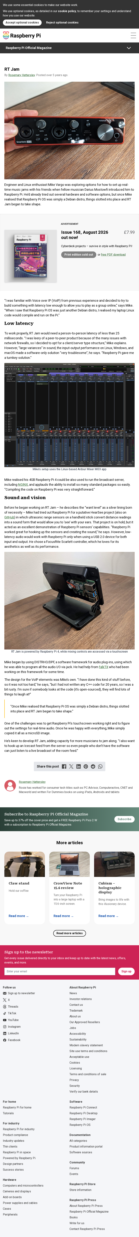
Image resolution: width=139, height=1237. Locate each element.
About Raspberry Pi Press (86, 1206)
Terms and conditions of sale (88, 1074)
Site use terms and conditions (88, 1051)
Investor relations (81, 999)
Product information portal (86, 1146)
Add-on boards (12, 1197)
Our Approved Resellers (85, 1022)
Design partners (13, 1164)
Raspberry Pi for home (17, 1107)
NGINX (23, 484)
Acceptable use (79, 1057)
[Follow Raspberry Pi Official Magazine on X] (71, 766)
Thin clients (10, 1146)
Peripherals (10, 1214)
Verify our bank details (84, 1091)
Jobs (73, 1028)
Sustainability (78, 1039)
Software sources (81, 1152)
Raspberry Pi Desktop (84, 1113)
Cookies (75, 1062)
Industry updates (13, 1140)
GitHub (9, 517)
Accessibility (78, 1033)
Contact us (76, 1005)
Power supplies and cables (20, 1203)
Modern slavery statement (86, 1045)
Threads (13, 1006)
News (73, 993)
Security (75, 1086)
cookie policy (67, 11)
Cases (7, 1208)
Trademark (76, 1010)
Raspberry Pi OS (80, 1125)
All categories (78, 1140)
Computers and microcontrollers (23, 1185)
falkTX (103, 667)
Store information (80, 1190)
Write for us (77, 1223)
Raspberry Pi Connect (83, 1107)
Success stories (13, 1169)
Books (74, 1217)
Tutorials (8, 1113)
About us (75, 1016)
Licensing (76, 1068)
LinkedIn (13, 1033)
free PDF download (113, 254)
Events (74, 1174)
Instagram (14, 1026)
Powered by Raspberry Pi (19, 1158)
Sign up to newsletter (21, 993)
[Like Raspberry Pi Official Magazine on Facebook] (64, 766)
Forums (74, 1168)
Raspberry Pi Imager (83, 1119)
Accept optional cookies (22, 22)
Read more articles (69, 933)
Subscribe (124, 819)
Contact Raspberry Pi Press (87, 1229)
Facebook (14, 1040)
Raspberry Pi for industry (19, 1129)
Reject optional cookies (62, 22)
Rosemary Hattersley (21, 75)
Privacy (74, 1080)
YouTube (13, 1020)
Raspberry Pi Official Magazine (29, 48)
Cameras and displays (17, 1191)
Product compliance (15, 1135)
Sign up (126, 971)
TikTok (12, 1013)
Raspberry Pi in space (17, 1152)
